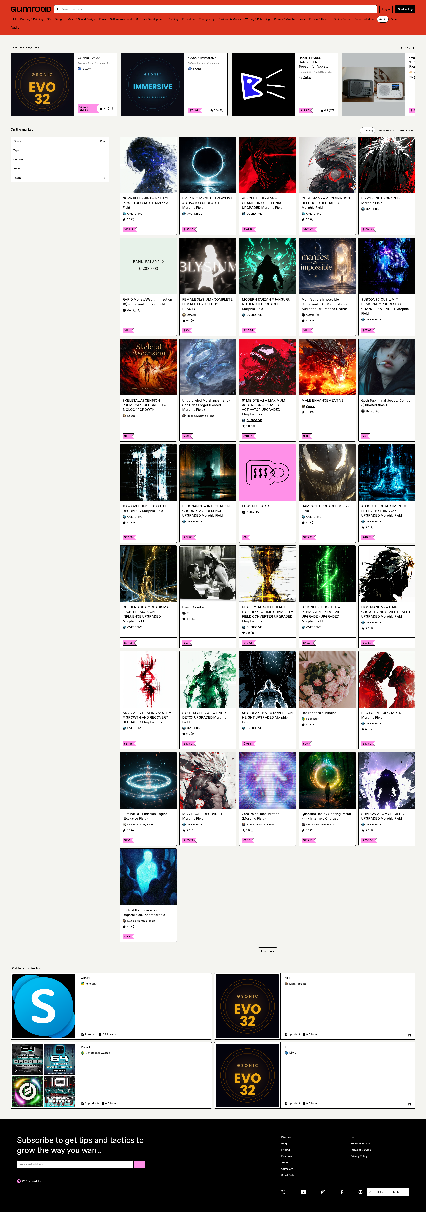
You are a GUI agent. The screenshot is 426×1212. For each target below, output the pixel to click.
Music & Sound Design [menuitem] (81, 19)
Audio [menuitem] (382, 19)
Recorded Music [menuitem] (365, 19)
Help (353, 1137)
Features (286, 1156)
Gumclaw (287, 1168)
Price (16, 168)
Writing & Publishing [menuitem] (257, 19)
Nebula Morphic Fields (201, 415)
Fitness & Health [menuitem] (319, 19)
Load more (267, 951)
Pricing (285, 1149)
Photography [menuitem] (206, 19)
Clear (103, 141)
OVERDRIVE (134, 213)
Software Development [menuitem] (150, 19)
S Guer (86, 68)
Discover (286, 1137)
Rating (17, 177)
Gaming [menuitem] (173, 19)
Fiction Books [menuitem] (341, 19)
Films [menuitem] (102, 19)
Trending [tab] (367, 130)
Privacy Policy (358, 1156)
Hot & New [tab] (406, 130)
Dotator (191, 314)
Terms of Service (360, 1149)
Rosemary (312, 718)
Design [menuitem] (59, 19)
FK (188, 613)
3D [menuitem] (49, 19)
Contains (18, 159)
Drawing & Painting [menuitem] (31, 19)
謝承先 (293, 1052)
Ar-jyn (307, 77)
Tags (16, 150)
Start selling (405, 9)
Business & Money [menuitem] (230, 19)
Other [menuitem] (394, 19)
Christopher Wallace (98, 1052)
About (285, 1162)
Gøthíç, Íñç (133, 310)
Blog (284, 1143)
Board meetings (360, 1143)
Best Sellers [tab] (386, 130)
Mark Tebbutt (297, 983)
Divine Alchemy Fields (140, 824)
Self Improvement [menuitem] (121, 19)
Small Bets (287, 1175)
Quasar (310, 406)
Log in (386, 9)
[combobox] (218, 9)
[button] (206, 1034)
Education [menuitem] (188, 19)
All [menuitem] (14, 19)
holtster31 (92, 983)
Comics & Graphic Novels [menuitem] (289, 19)
